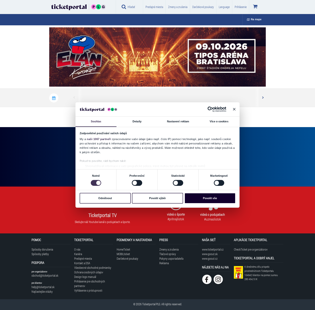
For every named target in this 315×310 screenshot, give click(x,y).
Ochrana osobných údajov (88, 272)
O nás (77, 249)
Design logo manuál (85, 277)
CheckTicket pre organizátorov (251, 249)
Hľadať (131, 7)
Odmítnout (105, 198)
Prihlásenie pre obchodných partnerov (89, 283)
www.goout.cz (209, 258)
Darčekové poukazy (203, 7)
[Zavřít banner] (234, 109)
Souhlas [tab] (96, 121)
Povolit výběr (157, 198)
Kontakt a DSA (82, 263)
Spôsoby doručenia (42, 249)
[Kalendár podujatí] (53, 97)
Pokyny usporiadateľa (171, 258)
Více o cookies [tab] (219, 121)
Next (263, 98)
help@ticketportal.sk (43, 287)
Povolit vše (210, 198)
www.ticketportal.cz (212, 249)
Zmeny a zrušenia (177, 7)
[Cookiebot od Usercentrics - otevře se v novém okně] (210, 109)
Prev (74, 98)
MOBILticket (123, 254)
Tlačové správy (167, 254)
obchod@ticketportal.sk (45, 275)
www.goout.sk (210, 254)
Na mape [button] (256, 19)
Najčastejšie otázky (42, 291)
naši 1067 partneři (99, 139)
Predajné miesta (154, 7)
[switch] (137, 183)
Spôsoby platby (40, 254)
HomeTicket (123, 249)
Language (224, 7)
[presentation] (242, 79)
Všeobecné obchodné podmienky (92, 268)
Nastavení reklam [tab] (178, 121)
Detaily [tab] (137, 121)
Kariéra (78, 254)
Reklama (164, 263)
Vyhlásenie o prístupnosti (88, 290)
